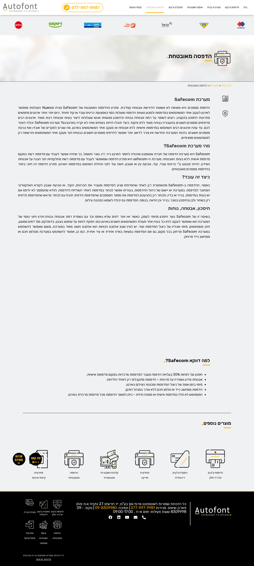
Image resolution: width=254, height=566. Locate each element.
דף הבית (226, 85)
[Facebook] (110, 517)
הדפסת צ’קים (232, 7)
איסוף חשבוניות (195, 7)
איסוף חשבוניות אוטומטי (43, 538)
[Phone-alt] (144, 517)
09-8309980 (106, 508)
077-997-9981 (143, 508)
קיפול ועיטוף (135, 7)
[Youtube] (127, 517)
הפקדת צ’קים (176, 7)
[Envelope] (135, 517)
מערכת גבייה (214, 7)
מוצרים (214, 85)
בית (245, 7)
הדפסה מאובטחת (155, 7)
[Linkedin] (119, 517)
